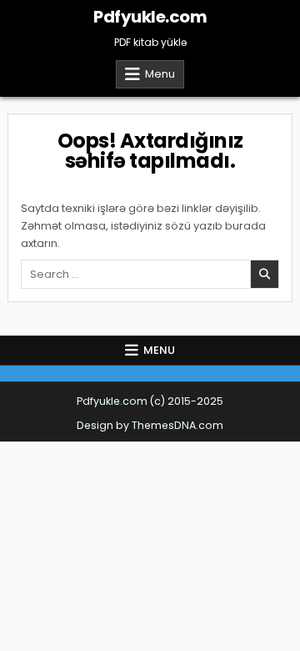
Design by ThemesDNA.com (150, 425)
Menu (160, 74)
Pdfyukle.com (150, 16)
